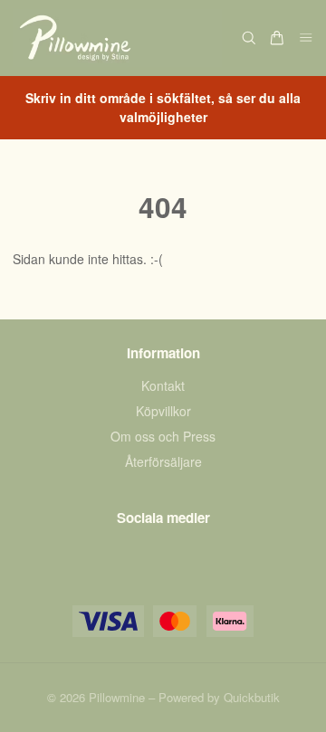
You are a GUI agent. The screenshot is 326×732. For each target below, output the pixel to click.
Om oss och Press (163, 436)
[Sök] (249, 38)
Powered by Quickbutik (219, 697)
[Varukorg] (277, 38)
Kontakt (163, 385)
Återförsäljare (163, 461)
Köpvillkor (163, 411)
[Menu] (306, 38)
